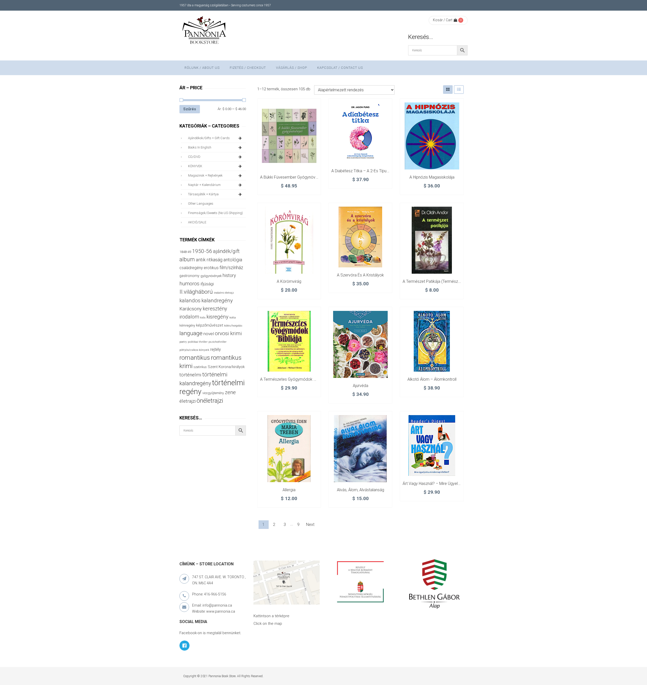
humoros (189, 284)
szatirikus (200, 367)
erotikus (211, 267)
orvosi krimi (228, 333)
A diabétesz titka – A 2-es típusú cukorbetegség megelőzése (386, 170)
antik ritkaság (209, 259)
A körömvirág (289, 281)
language (190, 333)
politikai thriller (197, 342)
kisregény (217, 317)
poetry (183, 342)
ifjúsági (207, 283)
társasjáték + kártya (203, 194)
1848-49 (185, 252)
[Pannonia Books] (204, 31)
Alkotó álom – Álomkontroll (431, 379)
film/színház (231, 267)
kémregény (187, 325)
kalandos (189, 300)
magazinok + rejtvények (205, 175)
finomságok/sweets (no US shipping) (215, 213)
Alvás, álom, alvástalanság (360, 489)
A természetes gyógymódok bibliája (293, 379)
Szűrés (189, 109)
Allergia (289, 489)
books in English (199, 147)
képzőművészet (209, 325)
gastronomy (189, 276)
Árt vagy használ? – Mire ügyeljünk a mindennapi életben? (454, 483)
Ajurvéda (360, 385)
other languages (200, 203)
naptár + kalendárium (204, 185)
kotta (232, 317)
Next (310, 524)
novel (208, 333)
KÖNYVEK (195, 166)
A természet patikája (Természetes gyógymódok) (448, 281)
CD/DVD (194, 157)
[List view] (459, 89)
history (229, 275)
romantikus (194, 357)
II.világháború (196, 291)
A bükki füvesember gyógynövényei (292, 177)
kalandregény (217, 300)
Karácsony (190, 309)
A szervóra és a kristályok (360, 275)
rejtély (215, 349)
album (187, 259)
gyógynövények (211, 276)
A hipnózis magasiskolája (431, 177)
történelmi (190, 375)
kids (202, 317)
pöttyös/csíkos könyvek (194, 350)
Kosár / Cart (442, 20)
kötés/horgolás (233, 325)
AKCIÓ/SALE (197, 222)
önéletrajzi (210, 400)
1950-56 (202, 251)
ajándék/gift (226, 251)
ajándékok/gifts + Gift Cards (209, 138)
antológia (232, 259)
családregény (191, 267)
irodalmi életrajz (224, 292)
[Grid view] (448, 89)
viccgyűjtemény (213, 393)
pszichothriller (217, 342)
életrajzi (187, 401)
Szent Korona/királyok (226, 367)
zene (230, 392)
